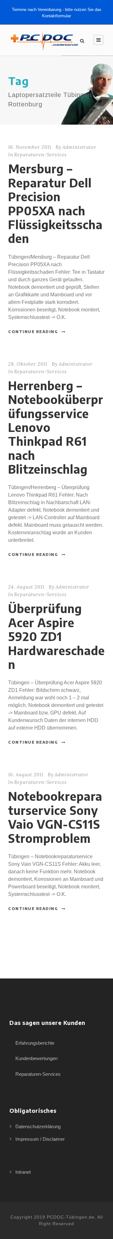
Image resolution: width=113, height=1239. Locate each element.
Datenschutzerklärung (38, 1126)
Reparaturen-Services (40, 155)
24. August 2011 (26, 587)
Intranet (23, 1172)
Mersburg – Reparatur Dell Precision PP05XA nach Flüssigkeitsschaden (55, 203)
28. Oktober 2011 (27, 364)
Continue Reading (33, 331)
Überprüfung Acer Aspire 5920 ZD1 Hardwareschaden (56, 636)
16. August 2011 (25, 775)
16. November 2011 (29, 147)
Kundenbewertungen (36, 1058)
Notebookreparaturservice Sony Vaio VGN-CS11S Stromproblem (55, 817)
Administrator (79, 147)
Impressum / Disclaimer (40, 1139)
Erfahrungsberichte (34, 1043)
